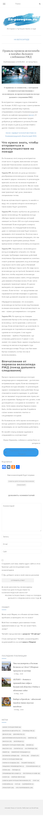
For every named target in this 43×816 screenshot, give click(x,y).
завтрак (32, 738)
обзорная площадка (21, 752)
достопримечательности (14, 738)
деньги (7, 734)
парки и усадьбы (11, 762)
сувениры (8, 784)
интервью (19, 741)
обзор (6, 752)
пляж (6, 770)
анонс (31, 115)
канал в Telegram (29, 642)
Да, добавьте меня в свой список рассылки (21, 575)
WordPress (34, 808)
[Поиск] (39, 4)
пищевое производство (13, 766)
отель (25, 755)
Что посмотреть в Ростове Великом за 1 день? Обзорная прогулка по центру (25, 667)
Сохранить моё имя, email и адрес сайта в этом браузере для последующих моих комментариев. (21, 567)
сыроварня (27, 784)
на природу (31, 748)
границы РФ (28, 730)
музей (29, 745)
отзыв (35, 755)
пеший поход (28, 762)
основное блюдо (11, 755)
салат (6, 777)
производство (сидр (12, 773)
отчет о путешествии (12, 759)
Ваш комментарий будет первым (20, 475)
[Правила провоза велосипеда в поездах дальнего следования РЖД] (21, 75)
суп (17, 784)
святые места (18, 777)
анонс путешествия (12, 727)
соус (36, 780)
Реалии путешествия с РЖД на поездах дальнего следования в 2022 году (23, 597)
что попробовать (24, 787)
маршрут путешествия (13, 745)
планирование (33, 766)
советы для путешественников (21, 481)
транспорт (21, 485)
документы (18, 734)
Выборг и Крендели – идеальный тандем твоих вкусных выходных (27, 703)
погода (16, 770)
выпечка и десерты (11, 730)
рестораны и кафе (31, 773)
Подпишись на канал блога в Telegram (21, 452)
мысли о (7, 748)
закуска (7, 741)
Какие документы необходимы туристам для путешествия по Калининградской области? (17, 589)
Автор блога (32, 62)
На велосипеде (21, 40)
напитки (18, 748)
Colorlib (19, 808)
